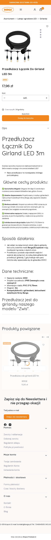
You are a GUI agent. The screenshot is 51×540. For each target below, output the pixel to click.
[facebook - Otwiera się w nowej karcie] (5, 424)
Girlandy (43, 19)
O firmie (7, 507)
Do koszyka (25, 368)
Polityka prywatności (14, 447)
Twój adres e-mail (11, 410)
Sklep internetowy (22, 537)
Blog (6, 511)
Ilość (3, 93)
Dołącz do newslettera (16, 417)
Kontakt (7, 503)
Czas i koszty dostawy (14, 488)
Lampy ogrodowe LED (27, 19)
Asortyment (9, 19)
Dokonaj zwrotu (11, 438)
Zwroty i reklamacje (13, 434)
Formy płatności (11, 484)
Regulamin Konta (11, 465)
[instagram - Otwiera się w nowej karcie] (10, 424)
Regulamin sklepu (12, 443)
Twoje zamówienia (12, 461)
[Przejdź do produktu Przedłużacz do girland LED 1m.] (24, 356)
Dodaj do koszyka (25, 118)
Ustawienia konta (12, 470)
